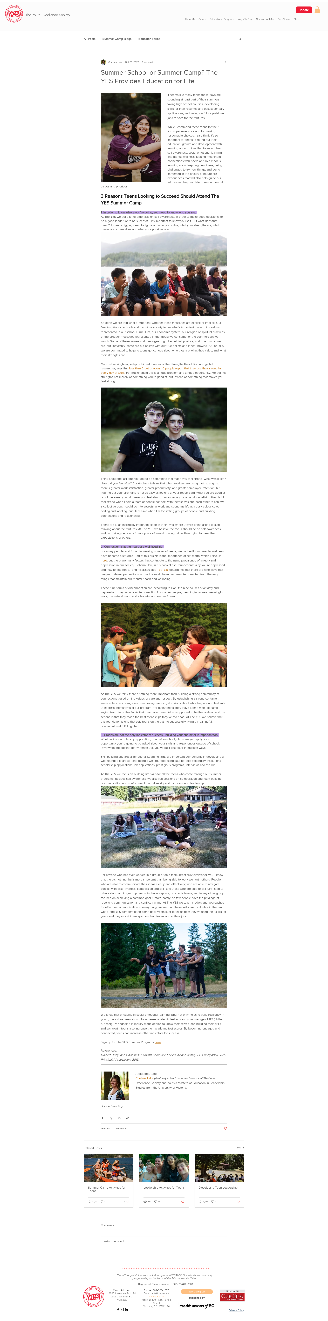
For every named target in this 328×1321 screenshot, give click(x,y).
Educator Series (149, 38)
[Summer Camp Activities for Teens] (108, 1168)
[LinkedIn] (126, 1309)
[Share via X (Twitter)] (110, 1118)
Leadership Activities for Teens (164, 1187)
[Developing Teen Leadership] (219, 1168)
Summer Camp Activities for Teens (106, 1189)
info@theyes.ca (160, 1293)
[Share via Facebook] (102, 1118)
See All (240, 1147)
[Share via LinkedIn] (119, 1118)
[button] (317, 9)
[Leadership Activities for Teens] (164, 1168)
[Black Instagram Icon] (122, 1309)
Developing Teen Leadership (218, 1187)
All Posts (89, 38)
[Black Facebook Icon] (118, 1309)
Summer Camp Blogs (117, 38)
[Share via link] (127, 1118)
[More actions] (225, 62)
